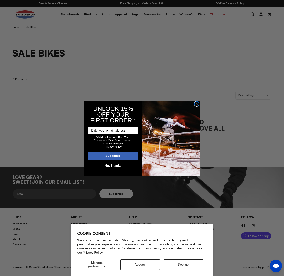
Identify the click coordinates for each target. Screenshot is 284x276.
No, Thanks (113, 165)
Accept (140, 264)
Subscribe (113, 155)
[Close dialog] (196, 103)
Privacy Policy (93, 252)
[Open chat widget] (276, 266)
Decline (183, 264)
